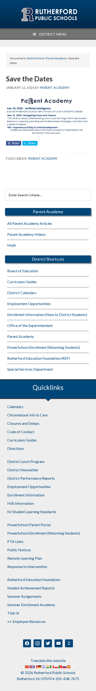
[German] (40, 666)
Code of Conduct (20, 431)
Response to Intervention (27, 566)
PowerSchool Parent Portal (29, 524)
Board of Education (22, 271)
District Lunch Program (26, 461)
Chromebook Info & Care (27, 415)
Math (11, 245)
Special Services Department (30, 369)
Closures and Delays (23, 423)
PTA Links (15, 541)
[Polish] (56, 666)
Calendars (15, 406)
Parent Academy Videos (26, 234)
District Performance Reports (31, 478)
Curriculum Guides (22, 281)
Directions (15, 448)
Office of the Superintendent (30, 325)
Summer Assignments (24, 596)
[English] (31, 666)
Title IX (13, 613)
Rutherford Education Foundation (33, 579)
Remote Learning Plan (24, 558)
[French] (35, 666)
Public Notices (19, 550)
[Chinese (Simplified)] (27, 666)
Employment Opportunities (29, 303)
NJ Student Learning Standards (31, 511)
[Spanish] (69, 666)
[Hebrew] (44, 666)
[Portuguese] (60, 666)
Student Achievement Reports (31, 588)
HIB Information (20, 503)
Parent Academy (43, 158)
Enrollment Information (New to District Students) (47, 314)
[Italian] (52, 666)
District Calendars (21, 292)
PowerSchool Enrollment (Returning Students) (43, 347)
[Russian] (65, 666)
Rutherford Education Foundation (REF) (38, 358)
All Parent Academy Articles (29, 223)
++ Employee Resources (26, 621)
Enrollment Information (26, 495)
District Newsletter (22, 470)
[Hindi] (48, 666)
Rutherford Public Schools (49, 15)
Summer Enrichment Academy (31, 604)
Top (91, 685)
